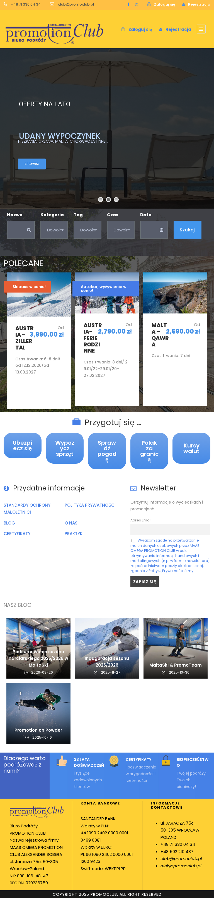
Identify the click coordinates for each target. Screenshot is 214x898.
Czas (112, 215)
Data (146, 215)
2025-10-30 (179, 672)
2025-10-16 (42, 737)
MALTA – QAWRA (160, 335)
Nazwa (15, 215)
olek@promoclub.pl (180, 866)
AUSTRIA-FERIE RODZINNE (93, 338)
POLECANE (23, 263)
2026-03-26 (42, 672)
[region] (72, 847)
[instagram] (136, 4)
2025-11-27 (110, 672)
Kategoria (52, 215)
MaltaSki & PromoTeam (175, 665)
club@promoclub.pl (181, 858)
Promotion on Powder (38, 730)
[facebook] (128, 4)
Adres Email (140, 520)
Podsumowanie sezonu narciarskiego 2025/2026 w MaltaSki (38, 658)
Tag (78, 215)
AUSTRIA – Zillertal (24, 338)
